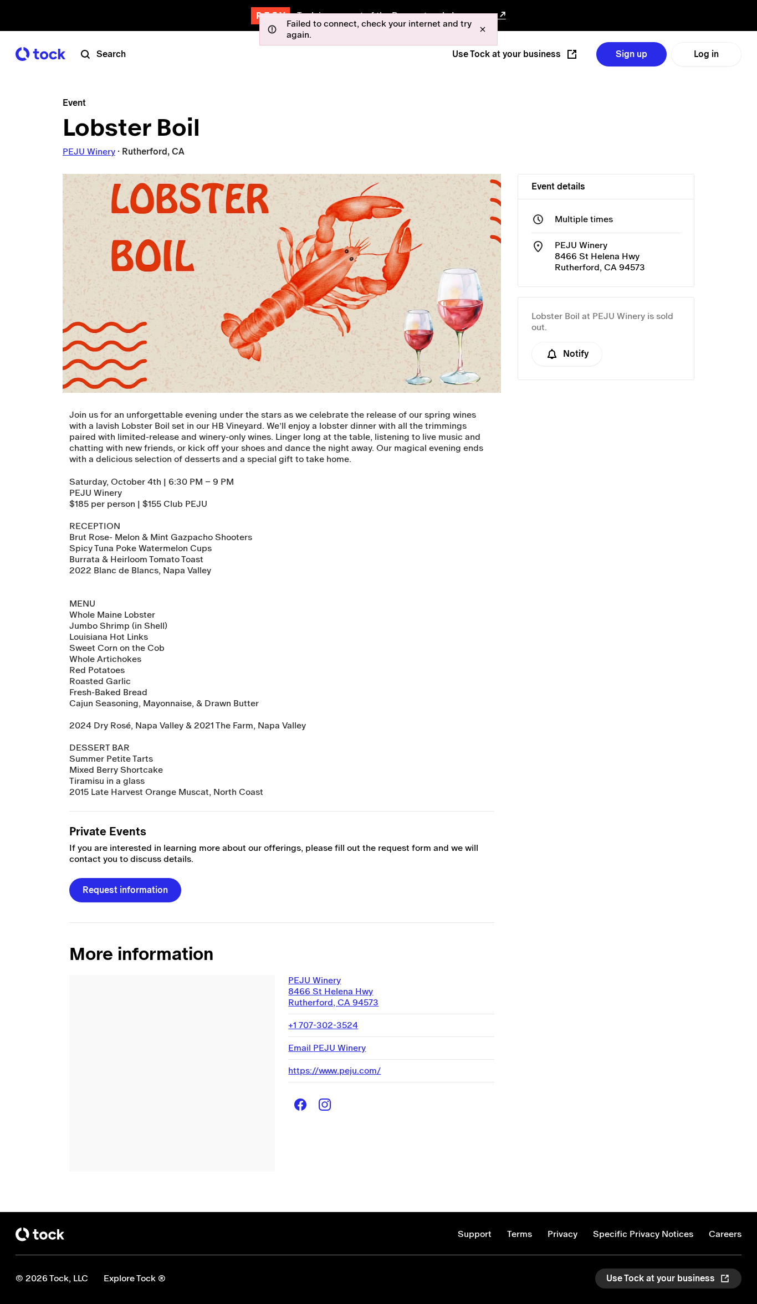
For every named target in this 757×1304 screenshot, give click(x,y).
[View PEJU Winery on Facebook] (300, 1104)
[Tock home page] (40, 54)
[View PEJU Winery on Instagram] (325, 1104)
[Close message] (482, 29)
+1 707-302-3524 (323, 1025)
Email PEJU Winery (327, 1048)
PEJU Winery (89, 151)
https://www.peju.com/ (334, 1070)
